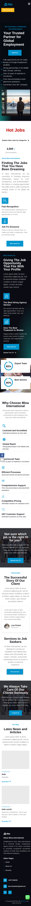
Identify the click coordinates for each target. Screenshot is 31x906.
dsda (4, 774)
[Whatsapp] (10, 892)
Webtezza (23, 901)
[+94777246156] (5, 880)
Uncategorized (6, 771)
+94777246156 (12, 880)
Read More (5, 782)
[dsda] (15, 760)
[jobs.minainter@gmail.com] (5, 886)
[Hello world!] (15, 795)
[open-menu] (29, 4)
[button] (7, 10)
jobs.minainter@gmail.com (17, 886)
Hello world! (7, 809)
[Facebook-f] (5, 892)
